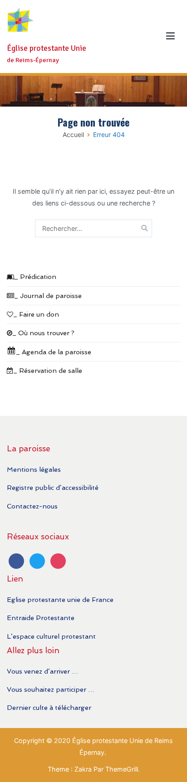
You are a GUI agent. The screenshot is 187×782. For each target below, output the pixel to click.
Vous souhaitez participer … (50, 689)
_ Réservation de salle (47, 370)
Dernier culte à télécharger (49, 707)
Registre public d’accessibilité (52, 487)
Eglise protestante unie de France (60, 599)
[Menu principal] (170, 36)
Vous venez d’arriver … (42, 671)
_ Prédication (35, 276)
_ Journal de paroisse (48, 295)
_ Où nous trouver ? (43, 333)
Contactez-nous (32, 506)
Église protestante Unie (46, 48)
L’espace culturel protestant (51, 636)
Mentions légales (34, 469)
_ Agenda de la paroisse (53, 352)
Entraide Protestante (40, 617)
